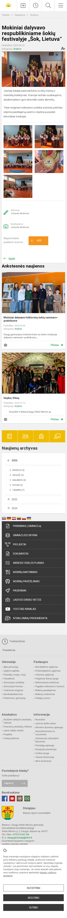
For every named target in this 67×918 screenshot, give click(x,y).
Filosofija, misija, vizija (15, 675)
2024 (14, 508)
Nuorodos (40, 719)
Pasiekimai (19, 590)
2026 (14, 460)
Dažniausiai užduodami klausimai (47, 740)
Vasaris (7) (18, 490)
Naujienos (20, 15)
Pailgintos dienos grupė (46, 678)
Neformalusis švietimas (47, 682)
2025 (14, 499)
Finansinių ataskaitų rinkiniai (18, 726)
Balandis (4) (19, 480)
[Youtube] (12, 798)
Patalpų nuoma (42, 698)
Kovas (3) (18, 485)
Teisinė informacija (44, 757)
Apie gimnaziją (11, 667)
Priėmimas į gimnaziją (27, 526)
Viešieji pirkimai (11, 738)
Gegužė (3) (18, 475)
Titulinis (6, 15)
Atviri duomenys (43, 761)
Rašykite (9, 783)
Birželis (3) (18, 470)
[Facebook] (5, 798)
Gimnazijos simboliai (14, 682)
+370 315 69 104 (20, 834)
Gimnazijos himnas (13, 686)
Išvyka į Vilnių (11, 398)
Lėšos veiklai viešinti (14, 730)
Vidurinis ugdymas (44, 675)
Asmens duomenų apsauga (49, 727)
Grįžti (12, 258)
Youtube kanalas (24, 609)
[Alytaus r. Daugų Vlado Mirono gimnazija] (8, 5)
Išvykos (34, 15)
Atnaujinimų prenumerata (30, 618)
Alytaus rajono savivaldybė (36, 813)
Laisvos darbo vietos (27, 599)
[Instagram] (20, 798)
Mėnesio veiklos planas (28, 562)
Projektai (19, 544)
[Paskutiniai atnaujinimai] (35, 5)
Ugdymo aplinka (11, 671)
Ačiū (36, 240)
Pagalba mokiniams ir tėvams (49, 686)
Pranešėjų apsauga (44, 745)
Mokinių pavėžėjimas (26, 581)
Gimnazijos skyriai (25, 535)
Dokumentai (20, 553)
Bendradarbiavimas (13, 694)
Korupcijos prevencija (45, 749)
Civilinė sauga (42, 753)
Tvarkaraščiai (17, 641)
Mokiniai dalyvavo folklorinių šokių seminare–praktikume (31, 319)
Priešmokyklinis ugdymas (48, 671)
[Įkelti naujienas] (23, 5)
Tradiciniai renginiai (13, 690)
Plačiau (55, 345)
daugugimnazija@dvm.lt (19, 837)
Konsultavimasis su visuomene (45, 733)
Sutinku (33, 907)
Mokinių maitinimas (25, 572)
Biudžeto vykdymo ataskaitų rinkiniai (17, 721)
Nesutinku (33, 897)
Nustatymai (33, 888)
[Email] (27, 798)
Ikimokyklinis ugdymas (46, 667)
